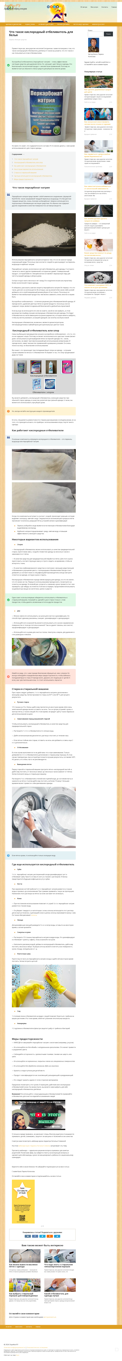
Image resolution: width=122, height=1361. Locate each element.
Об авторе (83, 7)
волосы (34, 915)
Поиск (90, 30)
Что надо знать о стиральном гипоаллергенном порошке (58, 1265)
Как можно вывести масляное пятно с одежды (23, 1265)
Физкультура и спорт (98, 24)
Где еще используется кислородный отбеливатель (33, 176)
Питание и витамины (63, 24)
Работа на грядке (90, 102)
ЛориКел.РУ (12, 5)
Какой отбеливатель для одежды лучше (56, 1294)
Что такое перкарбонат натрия (26, 159)
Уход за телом (89, 265)
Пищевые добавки (90, 298)
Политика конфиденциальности (14, 1347)
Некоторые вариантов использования (28, 169)
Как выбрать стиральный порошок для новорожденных (23, 1294)
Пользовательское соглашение (37, 1347)
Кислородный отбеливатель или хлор (28, 162)
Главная (114, 7)
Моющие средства (21, 39)
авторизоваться (50, 1317)
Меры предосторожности (23, 179)
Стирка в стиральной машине (25, 172)
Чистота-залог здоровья (80, 24)
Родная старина (30, 24)
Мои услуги (94, 7)
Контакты (105, 7)
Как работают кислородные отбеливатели (30, 166)
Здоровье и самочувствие (13, 24)
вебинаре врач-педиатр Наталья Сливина (34, 1146)
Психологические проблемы (93, 166)
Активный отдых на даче (46, 24)
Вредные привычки (90, 134)
